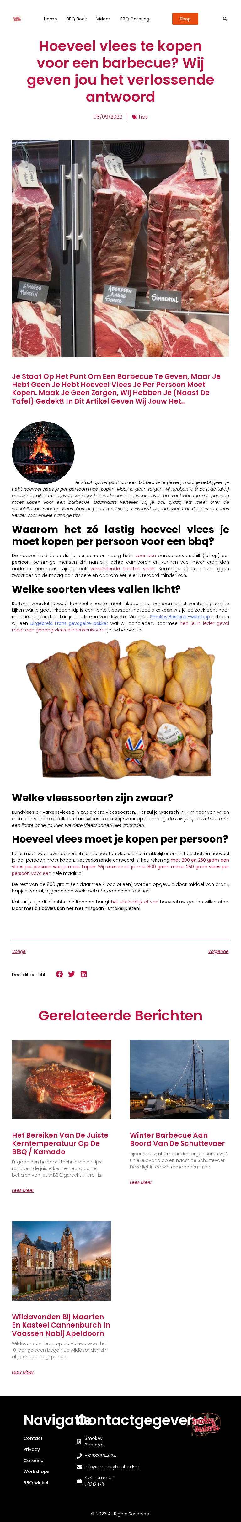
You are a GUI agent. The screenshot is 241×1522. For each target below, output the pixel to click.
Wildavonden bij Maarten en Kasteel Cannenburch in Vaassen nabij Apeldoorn (61, 1325)
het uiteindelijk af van (134, 902)
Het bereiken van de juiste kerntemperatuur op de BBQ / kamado (60, 1144)
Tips (143, 116)
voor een (145, 555)
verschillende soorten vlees (122, 569)
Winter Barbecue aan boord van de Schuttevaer (177, 1139)
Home (50, 19)
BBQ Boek (77, 19)
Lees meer (23, 1190)
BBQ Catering (134, 19)
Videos (103, 19)
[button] (225, 19)
